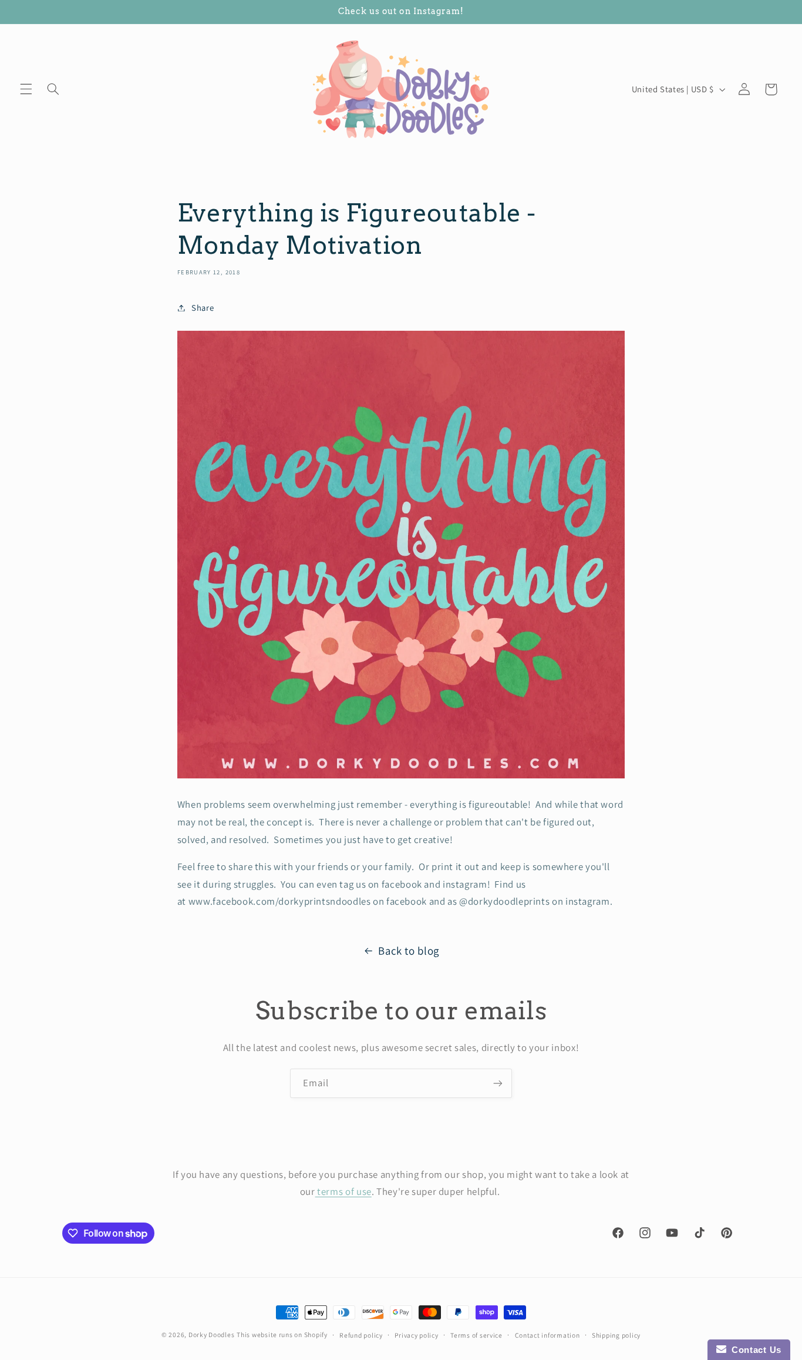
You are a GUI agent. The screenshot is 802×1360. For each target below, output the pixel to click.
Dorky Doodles (211, 1334)
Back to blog (408, 950)
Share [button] (202, 307)
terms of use (343, 1191)
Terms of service (476, 1335)
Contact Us (753, 1350)
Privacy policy (416, 1335)
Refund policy (361, 1335)
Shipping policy (616, 1335)
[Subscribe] (497, 1083)
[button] (25, 89)
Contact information (547, 1335)
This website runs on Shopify (282, 1334)
